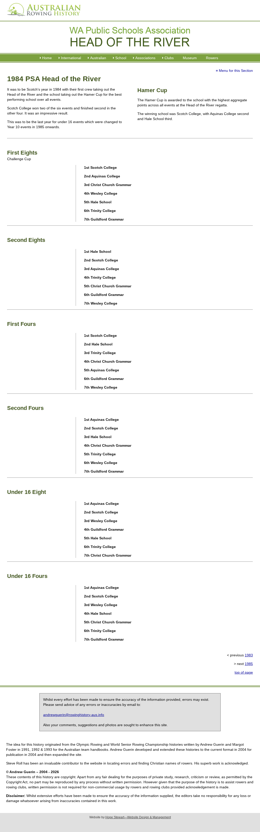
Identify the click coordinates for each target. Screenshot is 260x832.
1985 (249, 664)
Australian (98, 58)
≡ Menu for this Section (234, 71)
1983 (249, 655)
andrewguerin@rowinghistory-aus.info (73, 715)
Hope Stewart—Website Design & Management (138, 817)
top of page (244, 672)
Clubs (169, 58)
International (71, 58)
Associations (145, 58)
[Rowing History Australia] (42, 18)
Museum (190, 58)
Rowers (212, 58)
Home (47, 58)
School (120, 58)
